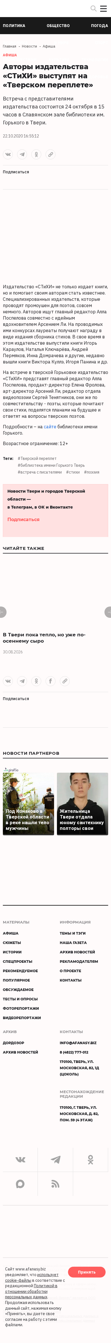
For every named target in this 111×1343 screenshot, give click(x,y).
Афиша (10, 933)
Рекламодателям (79, 961)
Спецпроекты (17, 961)
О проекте (70, 970)
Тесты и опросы (20, 999)
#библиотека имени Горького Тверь (51, 465)
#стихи (73, 472)
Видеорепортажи (22, 1017)
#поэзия (91, 472)
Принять (87, 1272)
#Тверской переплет (37, 458)
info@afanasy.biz (78, 1042)
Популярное (16, 980)
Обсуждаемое (18, 989)
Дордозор (13, 1042)
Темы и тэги (73, 933)
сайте (50, 426)
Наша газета (73, 942)
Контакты (71, 980)
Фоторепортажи (21, 1008)
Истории (12, 952)
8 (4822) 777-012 (74, 1052)
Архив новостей (77, 952)
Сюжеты (12, 942)
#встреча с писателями (40, 472)
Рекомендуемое (20, 970)
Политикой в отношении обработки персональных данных (31, 1291)
